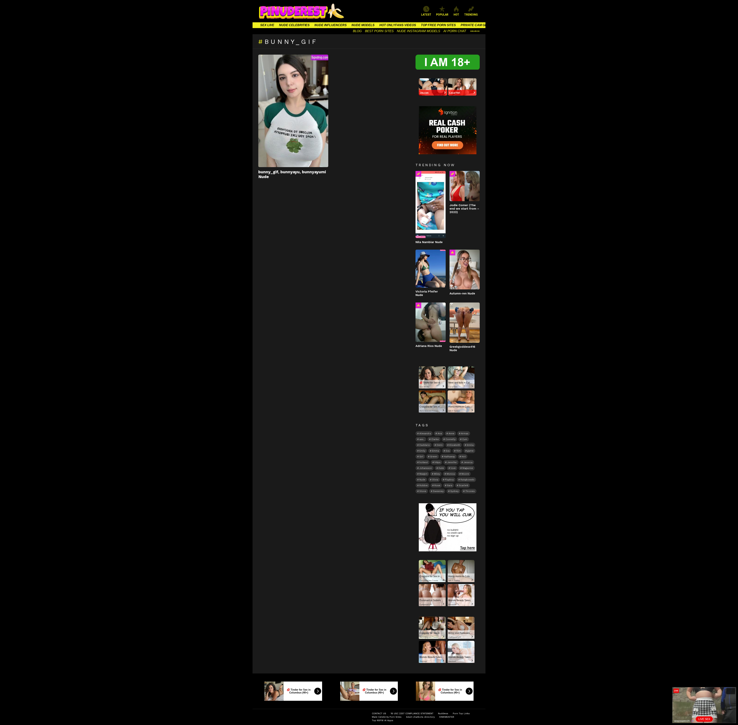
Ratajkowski (467, 479)
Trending (418, 174)
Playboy (449, 479)
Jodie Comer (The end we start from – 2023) (464, 208)
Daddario (424, 445)
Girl (421, 456)
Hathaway (449, 456)
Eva (448, 450)
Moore (465, 473)
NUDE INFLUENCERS (330, 25)
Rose (437, 485)
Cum (464, 439)
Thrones (470, 491)
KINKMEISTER (446, 717)
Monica (451, 473)
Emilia (470, 445)
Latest (426, 14)
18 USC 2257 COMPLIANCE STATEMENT (412, 713)
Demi (440, 445)
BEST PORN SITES (379, 31)
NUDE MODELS (363, 25)
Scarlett (463, 485)
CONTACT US (379, 713)
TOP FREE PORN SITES (438, 25)
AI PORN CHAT (454, 31)
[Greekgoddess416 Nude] (465, 322)
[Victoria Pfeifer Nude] (431, 268)
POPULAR (442, 14)
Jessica (468, 462)
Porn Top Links (461, 713)
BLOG (357, 31)
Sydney (454, 491)
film (458, 450)
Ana (440, 433)
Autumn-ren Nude (462, 293)
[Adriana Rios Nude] (431, 322)
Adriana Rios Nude (429, 346)
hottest (423, 462)
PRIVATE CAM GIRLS (476, 25)
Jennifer (452, 462)
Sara (449, 485)
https (437, 462)
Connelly (450, 439)
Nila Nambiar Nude (429, 242)
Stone (422, 491)
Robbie (423, 485)
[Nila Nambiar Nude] (431, 204)
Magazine (467, 468)
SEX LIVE (267, 25)
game (470, 450)
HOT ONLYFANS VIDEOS (397, 25)
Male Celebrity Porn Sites (386, 717)
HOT (456, 14)
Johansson (425, 468)
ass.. (422, 439)
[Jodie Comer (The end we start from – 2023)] (465, 186)
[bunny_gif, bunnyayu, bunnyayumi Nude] (293, 111)
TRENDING (471, 14)
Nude (422, 479)
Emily (422, 450)
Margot (423, 473)
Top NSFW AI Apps (382, 720)
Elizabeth (454, 445)
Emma (435, 450)
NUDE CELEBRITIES (294, 25)
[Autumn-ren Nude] (465, 269)
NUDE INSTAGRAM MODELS (418, 31)
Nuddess (443, 713)
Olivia (435, 479)
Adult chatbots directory (420, 717)
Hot (452, 252)
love (453, 468)
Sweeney (438, 491)
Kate (441, 468)
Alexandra (425, 433)
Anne (451, 433)
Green (433, 456)
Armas (464, 433)
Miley (437, 473)
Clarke (435, 439)
